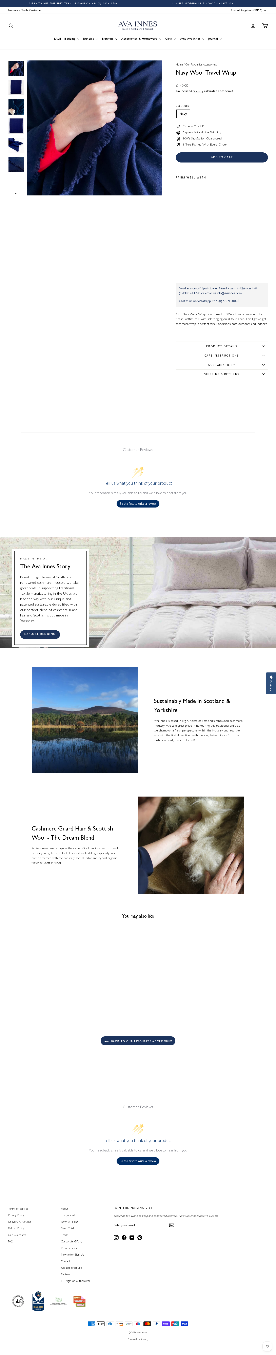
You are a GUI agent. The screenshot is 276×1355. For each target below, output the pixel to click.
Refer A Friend (70, 1222)
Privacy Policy (16, 1215)
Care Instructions (221, 355)
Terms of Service (18, 1209)
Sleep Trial (67, 1228)
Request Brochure (71, 1268)
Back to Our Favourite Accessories (141, 1042)
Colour (183, 106)
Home (179, 64)
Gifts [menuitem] (168, 39)
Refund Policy (16, 1228)
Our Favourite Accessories (200, 64)
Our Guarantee (17, 1235)
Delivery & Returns (19, 1222)
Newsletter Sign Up (72, 1255)
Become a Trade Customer (25, 10)
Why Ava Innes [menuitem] (190, 39)
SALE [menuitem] (57, 39)
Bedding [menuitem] (69, 39)
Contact (65, 1261)
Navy (183, 114)
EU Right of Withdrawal (75, 1281)
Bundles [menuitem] (88, 39)
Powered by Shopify (138, 1339)
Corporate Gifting (71, 1241)
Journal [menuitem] (213, 39)
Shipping (198, 91)
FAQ (10, 1241)
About (64, 1209)
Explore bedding (40, 634)
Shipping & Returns (222, 374)
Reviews (65, 1274)
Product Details (221, 346)
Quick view (39, 988)
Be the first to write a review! (138, 503)
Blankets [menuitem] (108, 39)
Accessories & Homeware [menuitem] (139, 39)
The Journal (68, 1215)
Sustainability (221, 364)
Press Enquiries (70, 1248)
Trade (64, 1235)
